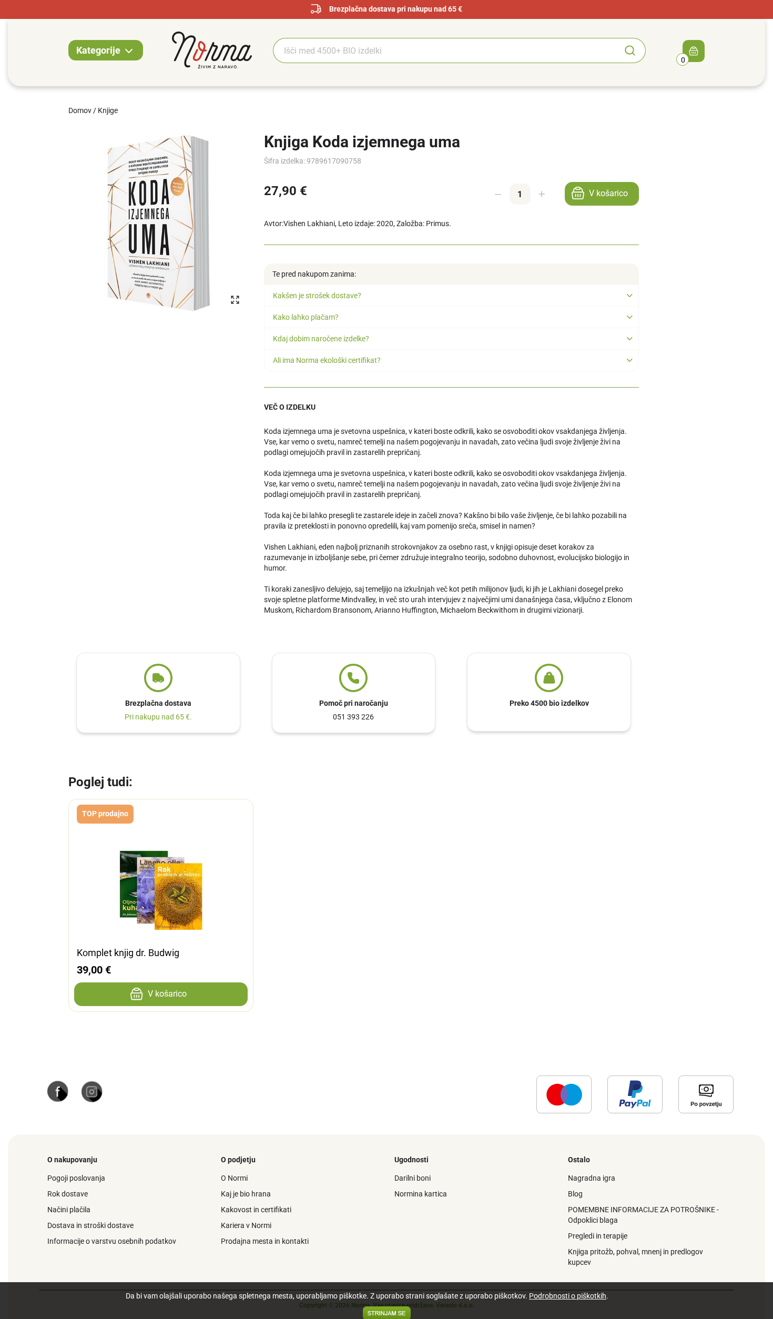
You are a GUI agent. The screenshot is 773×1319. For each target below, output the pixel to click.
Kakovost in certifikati (256, 1209)
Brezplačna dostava (158, 703)
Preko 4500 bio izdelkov (549, 703)
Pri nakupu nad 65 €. (158, 717)
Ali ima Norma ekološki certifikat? (327, 360)
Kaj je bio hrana (246, 1194)
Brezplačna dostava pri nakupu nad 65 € (395, 9)
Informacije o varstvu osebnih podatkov (111, 1241)
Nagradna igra (591, 1178)
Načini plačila (68, 1209)
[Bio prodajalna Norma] (212, 49)
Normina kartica (420, 1194)
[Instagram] (92, 1091)
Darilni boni (412, 1178)
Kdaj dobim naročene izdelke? (321, 338)
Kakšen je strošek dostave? (317, 295)
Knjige (108, 110)
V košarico (608, 193)
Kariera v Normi (246, 1225)
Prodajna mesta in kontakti (265, 1241)
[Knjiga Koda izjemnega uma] (158, 222)
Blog (575, 1194)
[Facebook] (57, 1091)
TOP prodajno (105, 813)
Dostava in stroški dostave (90, 1225)
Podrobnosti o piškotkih (567, 1296)
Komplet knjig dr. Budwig (128, 952)
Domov (79, 110)
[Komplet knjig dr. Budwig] (161, 815)
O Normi (234, 1178)
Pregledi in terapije (597, 1236)
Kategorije (99, 50)
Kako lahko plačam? (306, 317)
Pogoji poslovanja (76, 1178)
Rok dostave (67, 1194)
